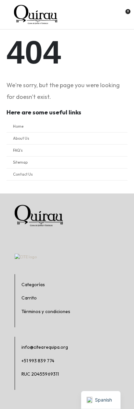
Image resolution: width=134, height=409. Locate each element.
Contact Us (23, 174)
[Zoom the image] (35, 8)
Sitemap (20, 162)
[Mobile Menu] (7, 14)
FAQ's (18, 150)
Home (18, 126)
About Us (21, 138)
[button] (110, 14)
